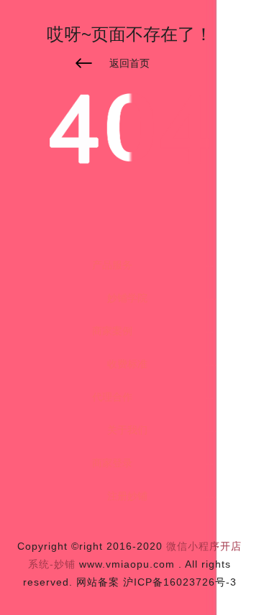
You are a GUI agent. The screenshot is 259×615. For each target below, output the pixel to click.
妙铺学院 (127, 298)
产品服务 (112, 265)
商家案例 (112, 331)
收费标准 (127, 364)
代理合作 (112, 397)
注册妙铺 (127, 496)
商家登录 (112, 463)
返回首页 (129, 63)
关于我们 (127, 430)
